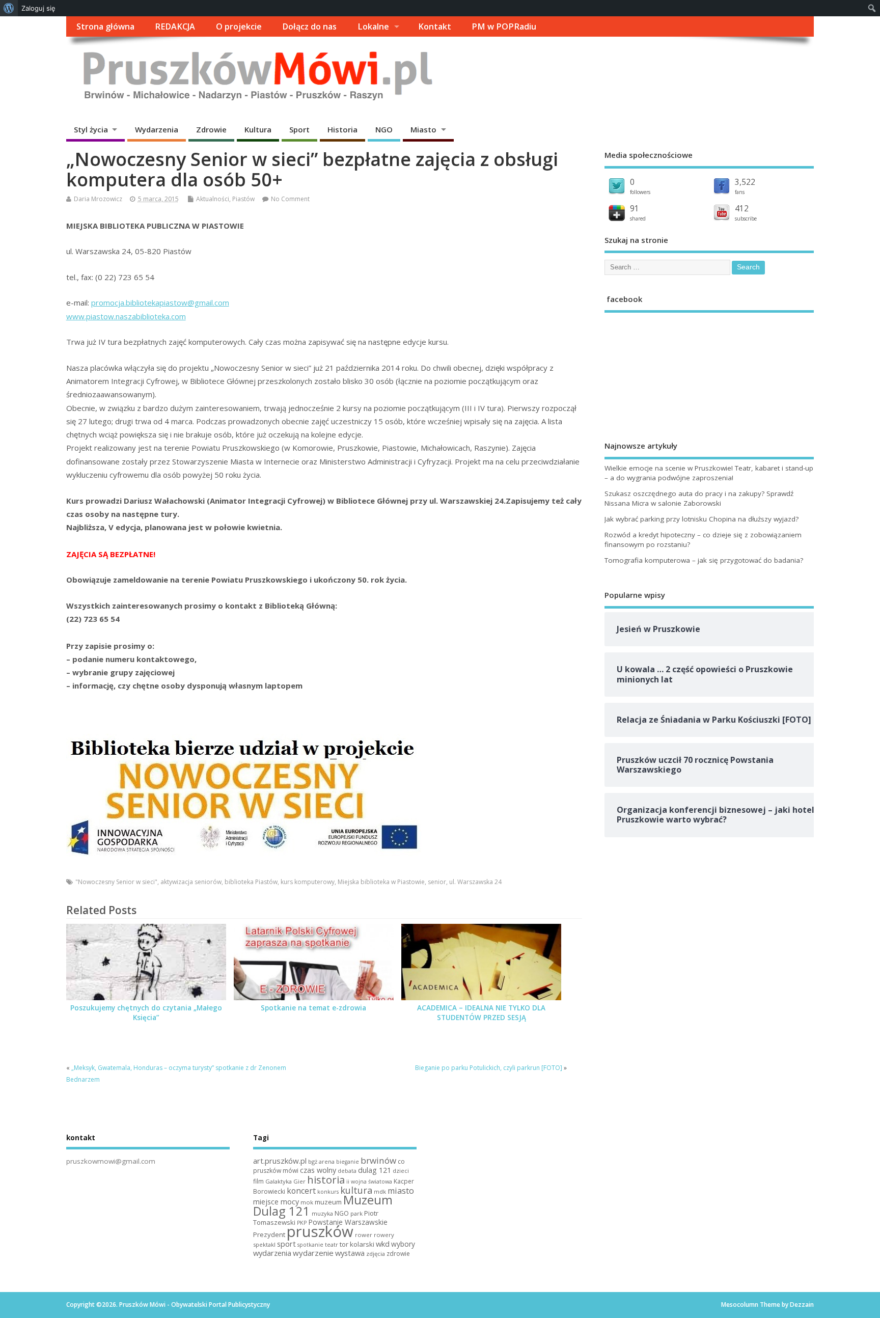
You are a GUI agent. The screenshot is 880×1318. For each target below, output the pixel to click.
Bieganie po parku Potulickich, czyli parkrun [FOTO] (488, 1067)
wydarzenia (272, 1253)
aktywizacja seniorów (191, 881)
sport (286, 1244)
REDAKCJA (175, 26)
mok (306, 1202)
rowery (384, 1235)
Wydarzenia (156, 129)
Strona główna (105, 26)
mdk (380, 1191)
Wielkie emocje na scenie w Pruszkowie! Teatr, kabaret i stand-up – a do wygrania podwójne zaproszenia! (708, 472)
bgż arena (321, 1161)
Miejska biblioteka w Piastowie (381, 881)
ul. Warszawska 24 (475, 881)
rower (363, 1235)
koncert (301, 1190)
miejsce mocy (276, 1201)
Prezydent (269, 1234)
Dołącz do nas (309, 26)
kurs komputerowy (308, 881)
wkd (383, 1244)
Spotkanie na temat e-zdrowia (313, 1007)
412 (742, 208)
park (356, 1213)
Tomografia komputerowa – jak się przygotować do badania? (703, 560)
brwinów (378, 1160)
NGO (384, 129)
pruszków (320, 1231)
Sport (299, 129)
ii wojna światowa (369, 1181)
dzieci (401, 1170)
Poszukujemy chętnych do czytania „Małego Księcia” (146, 1012)
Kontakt (434, 26)
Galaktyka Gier (285, 1181)
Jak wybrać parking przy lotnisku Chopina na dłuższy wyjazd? (701, 519)
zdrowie (398, 1253)
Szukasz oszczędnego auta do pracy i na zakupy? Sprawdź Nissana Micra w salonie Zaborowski (698, 498)
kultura (356, 1190)
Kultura (257, 129)
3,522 (745, 181)
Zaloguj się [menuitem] (38, 8)
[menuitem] (9, 8)
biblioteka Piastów (251, 881)
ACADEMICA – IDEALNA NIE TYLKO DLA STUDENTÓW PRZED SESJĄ (481, 1012)
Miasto (423, 129)
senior (437, 881)
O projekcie (239, 26)
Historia (342, 129)
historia (326, 1179)
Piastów (243, 199)
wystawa (350, 1253)
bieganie (347, 1161)
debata (347, 1170)
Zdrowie (211, 129)
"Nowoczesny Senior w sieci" (116, 881)
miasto (401, 1190)
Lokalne (373, 26)
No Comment (290, 199)
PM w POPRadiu (504, 26)
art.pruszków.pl (280, 1161)
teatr (331, 1244)
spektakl (264, 1244)
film (258, 1181)
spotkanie (310, 1244)
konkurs (328, 1191)
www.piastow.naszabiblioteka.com (126, 316)
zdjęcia (375, 1253)
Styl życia (91, 129)
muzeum (328, 1201)
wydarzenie (313, 1253)
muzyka (322, 1213)
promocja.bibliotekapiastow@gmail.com (160, 302)
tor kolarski (357, 1244)
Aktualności (212, 199)
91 (634, 208)
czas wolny (318, 1170)
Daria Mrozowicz (98, 199)
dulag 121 (374, 1170)
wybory (403, 1244)
